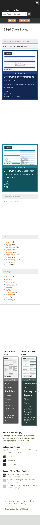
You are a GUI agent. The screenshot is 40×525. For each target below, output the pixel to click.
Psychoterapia (11, 292)
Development (10, 247)
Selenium (9, 252)
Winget (8, 289)
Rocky (8, 279)
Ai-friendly (9, 300)
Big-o (8, 297)
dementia (27, 420)
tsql (8, 420)
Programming (10, 255)
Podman (9, 277)
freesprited (10, 415)
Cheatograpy (10, 284)
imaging (8, 96)
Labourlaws (10, 282)
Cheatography (8, 436)
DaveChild (10, 456)
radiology (15, 96)
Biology (8, 257)
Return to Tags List (12, 202)
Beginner (9, 262)
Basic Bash (25, 474)
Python (8, 244)
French (19, 441)
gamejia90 (10, 474)
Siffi (7, 91)
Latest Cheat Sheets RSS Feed (17, 509)
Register (24, 21)
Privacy (23, 504)
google (27, 441)
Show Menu (37, 3)
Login (12, 21)
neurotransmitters (29, 417)
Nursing (8, 250)
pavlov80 (10, 480)
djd (19, 96)
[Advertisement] (15, 3)
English (8, 265)
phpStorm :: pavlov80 (28, 480)
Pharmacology (11, 260)
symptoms (27, 414)
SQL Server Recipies (29, 485)
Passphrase (10, 295)
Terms (15, 504)
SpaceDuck (11, 460)
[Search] (29, 14)
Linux (7, 242)
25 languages (30, 438)
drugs (29, 411)
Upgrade (9, 287)
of (26, 411)
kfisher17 (28, 406)
